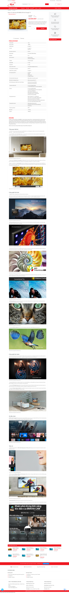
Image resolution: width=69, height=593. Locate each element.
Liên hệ (39, 8)
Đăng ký (56, 8)
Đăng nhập (59, 8)
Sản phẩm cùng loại (12, 545)
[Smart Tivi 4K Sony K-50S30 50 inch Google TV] (10, 556)
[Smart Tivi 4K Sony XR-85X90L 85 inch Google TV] (37, 556)
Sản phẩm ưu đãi (53, 39)
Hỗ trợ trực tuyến (46, 563)
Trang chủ (23, 8)
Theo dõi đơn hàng (52, 0)
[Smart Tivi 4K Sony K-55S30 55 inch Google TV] (23, 549)
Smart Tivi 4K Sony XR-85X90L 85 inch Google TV (43, 555)
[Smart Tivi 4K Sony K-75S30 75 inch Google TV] (51, 549)
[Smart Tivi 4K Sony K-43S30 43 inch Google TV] (23, 556)
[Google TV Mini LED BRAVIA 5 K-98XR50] (10, 549)
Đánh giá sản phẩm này (12, 14)
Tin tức (36, 8)
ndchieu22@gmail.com (13, 587)
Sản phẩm (32, 8)
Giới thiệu (27, 8)
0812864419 (13, 0)
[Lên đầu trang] (67, 590)
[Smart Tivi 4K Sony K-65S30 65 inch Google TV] (37, 549)
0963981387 (29, 575)
